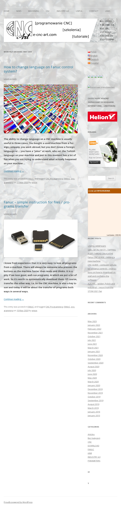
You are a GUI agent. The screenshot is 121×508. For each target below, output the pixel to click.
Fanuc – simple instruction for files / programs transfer (37, 204)
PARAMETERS (94, 460)
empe (34, 182)
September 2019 (95, 400)
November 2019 (95, 393)
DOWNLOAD (93, 445)
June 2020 (92, 374)
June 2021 (92, 344)
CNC (48, 11)
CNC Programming (54, 178)
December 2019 (95, 389)
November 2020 (95, 355)
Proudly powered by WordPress (18, 502)
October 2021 (94, 336)
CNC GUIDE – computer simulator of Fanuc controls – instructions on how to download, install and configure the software (102, 272)
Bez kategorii (94, 438)
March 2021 (93, 347)
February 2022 (94, 328)
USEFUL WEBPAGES (97, 246)
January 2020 (94, 385)
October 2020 (94, 359)
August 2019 (93, 404)
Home (6, 11)
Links (107, 11)
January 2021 (94, 351)
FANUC (31, 178)
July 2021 (92, 340)
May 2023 (92, 321)
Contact (93, 11)
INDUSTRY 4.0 (63, 11)
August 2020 (93, 366)
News (18, 11)
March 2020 (93, 381)
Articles (91, 434)
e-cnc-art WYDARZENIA (99, 191)
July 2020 (92, 370)
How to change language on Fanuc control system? (38, 69)
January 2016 (94, 411)
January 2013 (94, 415)
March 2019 (93, 408)
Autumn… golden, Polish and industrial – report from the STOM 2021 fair (101, 287)
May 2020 (92, 377)
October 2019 (94, 396)
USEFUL (79, 11)
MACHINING (33, 11)
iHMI (90, 453)
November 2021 (95, 332)
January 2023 (94, 325)
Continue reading (14, 171)
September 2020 (95, 362)
